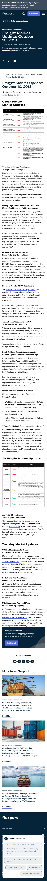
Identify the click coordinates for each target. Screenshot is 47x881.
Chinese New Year (32, 361)
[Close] (43, 5)
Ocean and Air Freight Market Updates (17, 44)
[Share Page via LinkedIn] (28, 661)
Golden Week (15, 361)
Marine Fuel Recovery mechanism (25, 217)
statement (19, 233)
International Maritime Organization (20, 289)
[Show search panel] (23, 13)
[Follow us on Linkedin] (9, 61)
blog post (22, 385)
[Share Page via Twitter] (23, 661)
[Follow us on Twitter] (3, 61)
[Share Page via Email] (15, 661)
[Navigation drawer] (43, 13)
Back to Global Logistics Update (17, 74)
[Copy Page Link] (19, 661)
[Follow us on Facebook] (14, 61)
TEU (11, 264)
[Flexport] (8, 13)
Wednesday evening (10, 184)
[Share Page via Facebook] (32, 661)
